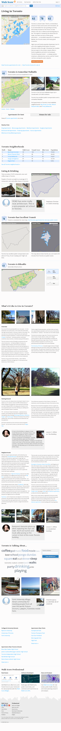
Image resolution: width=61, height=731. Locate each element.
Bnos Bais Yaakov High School (9, 649)
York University (5, 635)
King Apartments (6, 128)
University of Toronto (7, 633)
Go (31, 5)
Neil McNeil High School (8, 656)
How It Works (4, 709)
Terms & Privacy (4, 712)
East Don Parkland (36, 635)
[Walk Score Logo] (8, 2)
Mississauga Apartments (19, 128)
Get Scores (19, 2)
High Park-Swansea (15, 473)
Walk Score (4, 703)
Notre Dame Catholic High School (10, 659)
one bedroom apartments (53, 491)
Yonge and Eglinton (13, 158)
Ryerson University (6, 630)
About (2, 707)
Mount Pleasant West (14, 154)
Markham (27, 415)
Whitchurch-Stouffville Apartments (11, 133)
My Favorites (27, 2)
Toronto (12, 109)
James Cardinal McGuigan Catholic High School (14, 651)
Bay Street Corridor (46, 104)
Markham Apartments (33, 128)
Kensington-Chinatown (36, 464)
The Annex (3, 496)
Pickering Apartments (23, 130)
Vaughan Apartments (46, 128)
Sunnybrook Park (36, 630)
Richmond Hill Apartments (8, 130)
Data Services (15, 709)
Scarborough (10, 416)
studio (44, 491)
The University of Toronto (37, 345)
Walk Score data (48, 685)
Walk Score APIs (25, 691)
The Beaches (21, 484)
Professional (15, 703)
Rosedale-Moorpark (12, 456)
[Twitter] (2, 705)
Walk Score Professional (12, 669)
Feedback (3, 714)
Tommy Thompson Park (38, 633)
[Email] (7, 705)
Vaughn (3, 416)
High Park (34, 640)
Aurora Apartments (35, 130)
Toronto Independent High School (11, 654)
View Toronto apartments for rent (10, 65)
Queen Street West (46, 464)
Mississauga (16, 415)
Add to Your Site (37, 2)
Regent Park (11, 161)
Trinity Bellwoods (47, 106)
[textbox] (16, 6)
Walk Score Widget (16, 705)
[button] (2, 6)
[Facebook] (5, 705)
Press (2, 711)
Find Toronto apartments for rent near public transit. (43, 220)
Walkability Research (16, 712)
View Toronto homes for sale (30, 65)
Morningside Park (36, 638)
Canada (3, 109)
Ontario (7, 109)
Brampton (22, 415)
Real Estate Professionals (17, 711)
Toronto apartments (11, 118)
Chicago (3, 337)
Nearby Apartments (37, 61)
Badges (13, 714)
